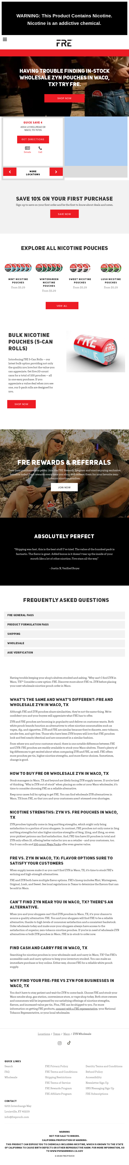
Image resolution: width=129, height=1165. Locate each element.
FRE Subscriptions (97, 1093)
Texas (56, 1033)
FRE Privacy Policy (56, 1066)
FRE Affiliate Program (58, 1093)
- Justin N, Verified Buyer (64, 568)
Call (40, 152)
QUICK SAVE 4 (33, 122)
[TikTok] (69, 1046)
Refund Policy (94, 1071)
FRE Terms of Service (58, 1082)
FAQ (7, 1071)
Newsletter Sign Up (97, 1082)
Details (27, 152)
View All (62, 306)
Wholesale (11, 1077)
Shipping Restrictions (58, 1077)
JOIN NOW (64, 487)
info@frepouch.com (17, 1116)
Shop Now (64, 98)
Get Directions (33, 139)
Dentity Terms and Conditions (104, 1066)
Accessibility (94, 1077)
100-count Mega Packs (47, 844)
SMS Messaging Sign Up (100, 1088)
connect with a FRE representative (76, 1008)
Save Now (64, 214)
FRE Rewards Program (58, 1088)
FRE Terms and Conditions (61, 1071)
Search (9, 1066)
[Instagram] (59, 1046)
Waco (66, 1033)
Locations (44, 1033)
